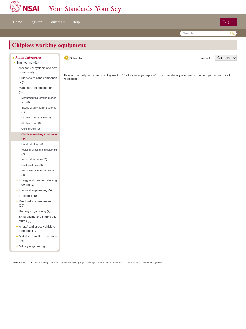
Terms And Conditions (110, 262)
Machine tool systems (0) (36, 117)
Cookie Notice (132, 262)
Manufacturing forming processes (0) (38, 100)
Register (35, 21)
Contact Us (57, 21)
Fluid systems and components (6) (38, 80)
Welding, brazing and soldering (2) (39, 151)
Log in (228, 21)
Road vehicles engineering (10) (36, 203)
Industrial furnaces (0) (34, 159)
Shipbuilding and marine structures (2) (38, 219)
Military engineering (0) (34, 246)
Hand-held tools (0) (32, 144)
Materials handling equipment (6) (38, 239)
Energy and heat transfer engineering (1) (38, 182)
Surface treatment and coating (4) (38, 172)
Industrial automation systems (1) (38, 109)
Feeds (54, 262)
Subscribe (76, 58)
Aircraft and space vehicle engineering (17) (38, 229)
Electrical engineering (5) (35, 190)
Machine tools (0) (31, 123)
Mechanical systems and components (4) (38, 70)
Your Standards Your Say (85, 8)
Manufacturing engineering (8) (36, 90)
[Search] (233, 33)
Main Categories (28, 57)
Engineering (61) (28, 62)
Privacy (91, 262)
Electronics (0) (28, 195)
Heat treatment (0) (32, 165)
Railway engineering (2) (34, 211)
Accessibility (41, 262)
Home (17, 21)
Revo (160, 262)
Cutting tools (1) (30, 128)
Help (76, 21)
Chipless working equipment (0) (39, 136)
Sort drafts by (207, 58)
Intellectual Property (73, 262)
